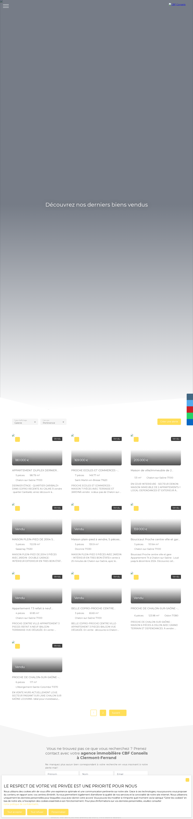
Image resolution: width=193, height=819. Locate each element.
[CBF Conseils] (179, 6)
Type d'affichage (20, 420)
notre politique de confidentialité (21, 804)
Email (120, 774)
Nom (85, 774)
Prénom (52, 774)
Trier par (46, 420)
